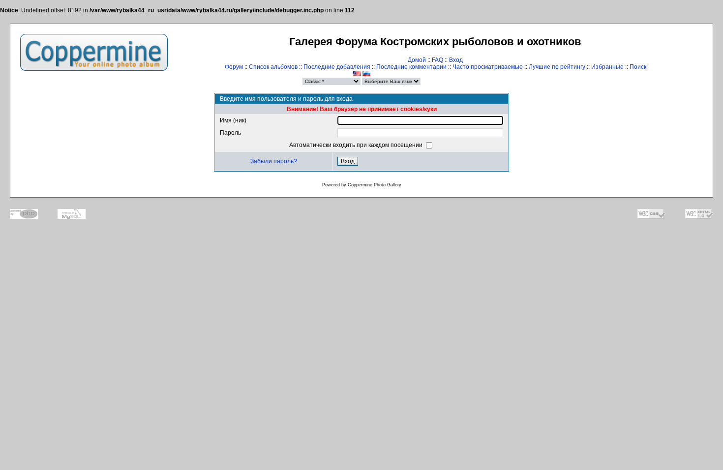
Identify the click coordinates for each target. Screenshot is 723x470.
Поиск (638, 66)
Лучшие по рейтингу (557, 66)
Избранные (607, 66)
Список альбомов (273, 66)
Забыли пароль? (273, 161)
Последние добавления (336, 66)
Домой (417, 60)
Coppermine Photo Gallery (374, 184)
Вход (456, 60)
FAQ (437, 60)
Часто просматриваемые (487, 66)
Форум (234, 66)
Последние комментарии (411, 66)
